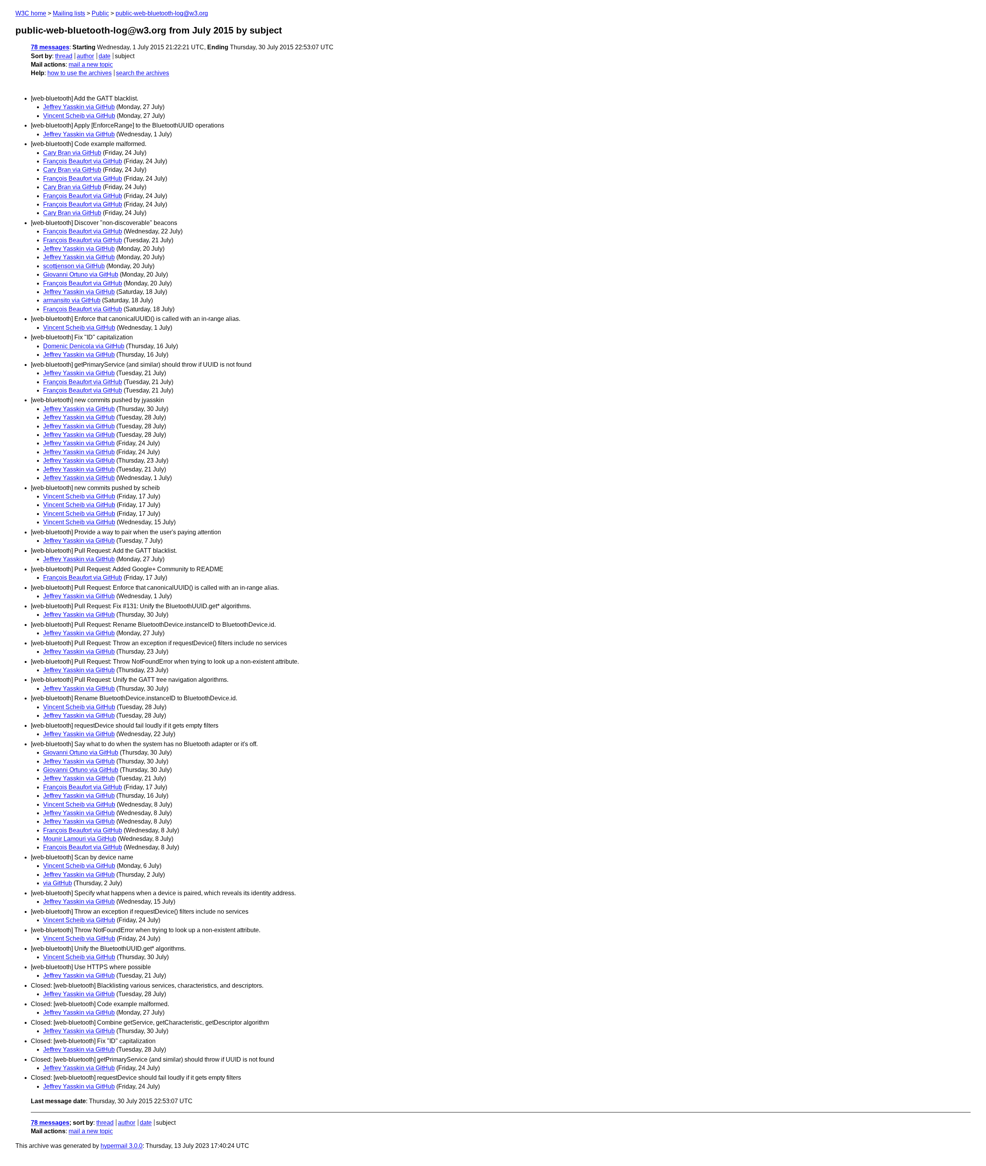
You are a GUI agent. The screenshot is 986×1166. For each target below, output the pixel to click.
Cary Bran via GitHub (72, 152)
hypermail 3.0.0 (122, 1146)
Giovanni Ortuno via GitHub (80, 274)
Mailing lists (69, 13)
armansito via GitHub (72, 300)
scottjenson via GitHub (74, 266)
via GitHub (57, 883)
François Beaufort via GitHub (82, 161)
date (105, 56)
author (85, 56)
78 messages (50, 47)
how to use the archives (79, 73)
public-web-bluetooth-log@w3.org (162, 13)
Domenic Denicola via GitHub (83, 346)
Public (100, 13)
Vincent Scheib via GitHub (79, 115)
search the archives (142, 73)
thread (63, 56)
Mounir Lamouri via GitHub (79, 838)
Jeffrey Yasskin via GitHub (79, 107)
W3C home (30, 13)
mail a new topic (91, 64)
